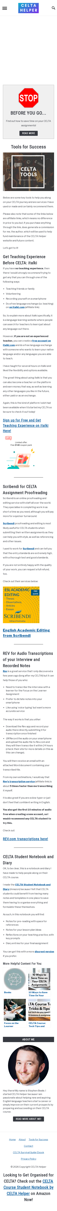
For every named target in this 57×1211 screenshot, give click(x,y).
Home (12, 1139)
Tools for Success (38, 1139)
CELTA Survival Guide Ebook (28, 1152)
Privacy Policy (28, 1159)
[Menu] (4, 9)
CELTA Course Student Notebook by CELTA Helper (29, 1187)
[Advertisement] (28, 50)
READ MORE (28, 133)
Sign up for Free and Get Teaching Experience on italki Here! (26, 425)
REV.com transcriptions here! (25, 839)
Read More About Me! (28, 1119)
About (22, 1139)
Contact (28, 1146)
